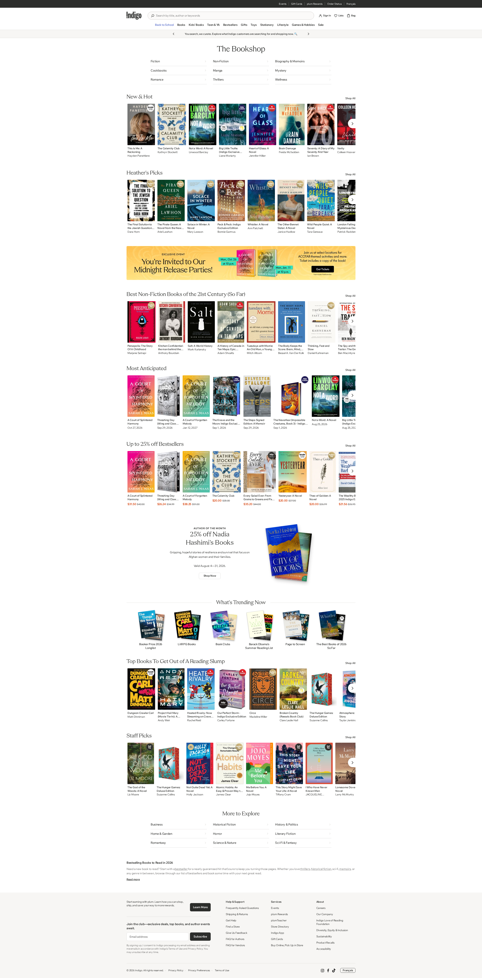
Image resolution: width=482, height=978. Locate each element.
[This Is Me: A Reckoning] (141, 124)
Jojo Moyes (253, 794)
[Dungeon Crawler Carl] (141, 689)
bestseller (181, 869)
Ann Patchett (255, 228)
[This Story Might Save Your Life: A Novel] (289, 763)
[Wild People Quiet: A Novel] (321, 200)
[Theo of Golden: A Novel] (322, 471)
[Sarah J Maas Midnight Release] (241, 263)
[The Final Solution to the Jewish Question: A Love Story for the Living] (141, 200)
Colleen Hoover (346, 152)
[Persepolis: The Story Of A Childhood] (141, 322)
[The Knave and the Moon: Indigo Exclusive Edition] (226, 396)
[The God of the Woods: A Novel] (140, 763)
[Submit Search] (152, 16)
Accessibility (323, 949)
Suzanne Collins (319, 720)
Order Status (334, 3)
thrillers (305, 869)
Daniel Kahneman (318, 353)
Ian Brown (313, 155)
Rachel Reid (194, 720)
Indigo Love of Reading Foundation (329, 922)
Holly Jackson (194, 794)
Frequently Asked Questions (242, 908)
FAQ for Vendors (235, 945)
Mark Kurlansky (197, 349)
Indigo (138, 970)
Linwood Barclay (198, 152)
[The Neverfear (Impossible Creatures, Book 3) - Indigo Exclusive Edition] (291, 396)
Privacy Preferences (199, 970)
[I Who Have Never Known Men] (319, 763)
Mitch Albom (254, 353)
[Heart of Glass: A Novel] (262, 124)
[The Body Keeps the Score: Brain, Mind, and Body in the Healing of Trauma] (291, 322)
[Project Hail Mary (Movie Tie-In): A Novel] (171, 689)
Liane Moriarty (227, 155)
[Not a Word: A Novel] (203, 124)
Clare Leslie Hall (289, 720)
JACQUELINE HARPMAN (314, 794)
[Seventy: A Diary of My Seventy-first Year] (321, 124)
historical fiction (321, 869)
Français (350, 3)
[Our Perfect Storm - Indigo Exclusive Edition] (232, 689)
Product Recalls (325, 942)
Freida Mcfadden (289, 152)
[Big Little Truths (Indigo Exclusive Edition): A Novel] (232, 124)
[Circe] (263, 689)
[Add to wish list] (151, 141)
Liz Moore (133, 794)
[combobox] (233, 16)
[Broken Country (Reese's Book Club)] (293, 689)
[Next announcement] (308, 33)
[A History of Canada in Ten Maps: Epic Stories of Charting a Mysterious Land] (230, 322)
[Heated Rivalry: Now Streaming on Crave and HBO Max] (201, 689)
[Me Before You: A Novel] (259, 763)
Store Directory (280, 926)
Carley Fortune (225, 720)
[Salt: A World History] (201, 322)
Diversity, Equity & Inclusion (332, 930)
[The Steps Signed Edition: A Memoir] (257, 396)
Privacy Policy (175, 970)
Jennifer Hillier (257, 155)
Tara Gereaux (315, 231)
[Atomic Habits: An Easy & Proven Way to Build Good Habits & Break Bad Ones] (229, 763)
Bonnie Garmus (226, 231)
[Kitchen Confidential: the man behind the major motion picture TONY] (171, 322)
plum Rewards (315, 3)
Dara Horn (133, 231)
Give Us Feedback (236, 933)
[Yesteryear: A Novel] (292, 471)
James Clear (223, 794)
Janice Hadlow (286, 231)
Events (282, 3)
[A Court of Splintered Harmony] (141, 396)
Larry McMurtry (344, 794)
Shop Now (210, 575)
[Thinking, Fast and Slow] (321, 322)
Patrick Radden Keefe (350, 231)
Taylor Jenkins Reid (350, 720)
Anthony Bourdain (168, 353)
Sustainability (324, 936)
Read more (133, 879)
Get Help (231, 920)
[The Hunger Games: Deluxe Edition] (323, 689)
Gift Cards (296, 3)
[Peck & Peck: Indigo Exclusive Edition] (231, 200)
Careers (321, 908)
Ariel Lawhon (164, 231)
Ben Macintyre (346, 353)
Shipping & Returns (237, 914)
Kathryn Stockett (168, 152)
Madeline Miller (258, 716)
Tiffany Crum (283, 794)
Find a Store (233, 926)
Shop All (350, 98)
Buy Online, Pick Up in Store (287, 945)
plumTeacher (278, 920)
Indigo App (277, 933)
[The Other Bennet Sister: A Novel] (291, 200)
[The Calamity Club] (172, 124)
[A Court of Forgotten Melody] (196, 396)
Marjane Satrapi (136, 353)
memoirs (345, 869)
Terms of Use (222, 970)
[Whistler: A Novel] (261, 200)
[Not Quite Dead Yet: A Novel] (199, 763)
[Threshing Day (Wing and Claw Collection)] (168, 396)
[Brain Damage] (292, 124)
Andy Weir (164, 720)
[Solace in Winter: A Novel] (201, 200)
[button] (164, 26)
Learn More (200, 907)
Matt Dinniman (136, 716)
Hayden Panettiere (138, 155)
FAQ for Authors (235, 939)
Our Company (324, 914)
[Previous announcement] (173, 33)
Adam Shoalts (225, 353)
